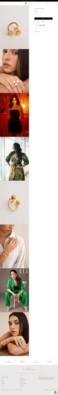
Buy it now (43, 21)
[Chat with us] (55, 392)
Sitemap (3, 384)
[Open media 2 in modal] (14, 71)
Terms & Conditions (23, 383)
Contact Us (3, 383)
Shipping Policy (22, 378)
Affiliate (21, 386)
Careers (3, 381)
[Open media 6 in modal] (14, 246)
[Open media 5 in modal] (14, 202)
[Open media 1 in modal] (14, 27)
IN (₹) (48, 3)
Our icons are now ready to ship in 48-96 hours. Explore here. (29, 0)
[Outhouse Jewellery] (29, 3)
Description (36, 28)
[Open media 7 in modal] (14, 290)
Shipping (35, 11)
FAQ (21, 377)
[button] (50, 3)
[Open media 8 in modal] (14, 334)
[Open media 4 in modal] (14, 159)
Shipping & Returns (37, 31)
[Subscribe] (41, 372)
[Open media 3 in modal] (14, 115)
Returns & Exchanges (23, 380)
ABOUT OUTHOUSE (5, 377)
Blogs (2, 380)
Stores (3, 378)
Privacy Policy (22, 384)
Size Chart (21, 381)
